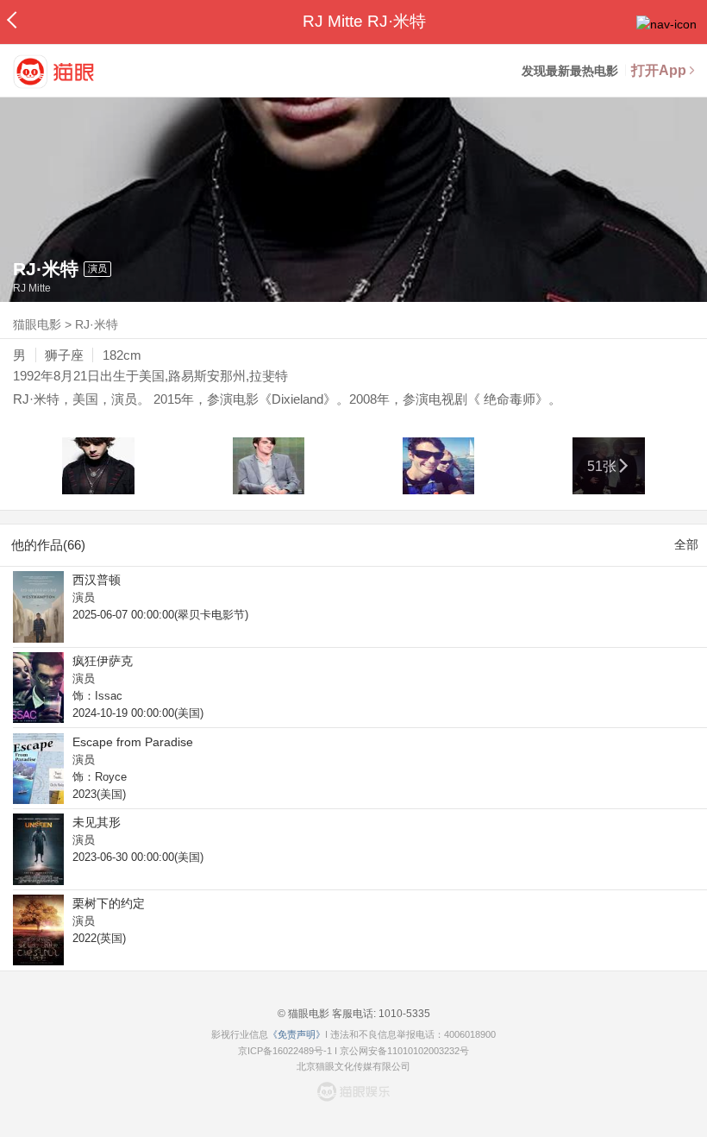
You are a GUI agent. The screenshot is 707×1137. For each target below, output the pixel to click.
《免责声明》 (296, 1034)
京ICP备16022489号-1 (285, 1051)
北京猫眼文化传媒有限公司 (353, 1066)
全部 (686, 544)
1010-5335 (403, 1014)
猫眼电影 (37, 324)
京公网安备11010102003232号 (404, 1051)
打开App (658, 70)
